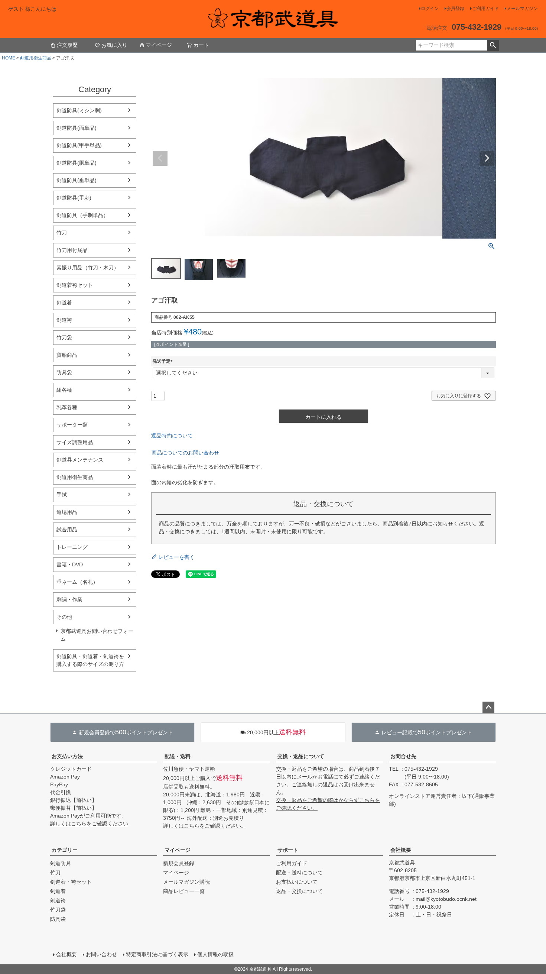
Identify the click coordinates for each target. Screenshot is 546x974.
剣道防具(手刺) (73, 198)
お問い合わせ (101, 954)
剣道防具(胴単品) (76, 163)
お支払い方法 (67, 756)
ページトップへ (488, 707)
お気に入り (114, 45)
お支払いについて (297, 882)
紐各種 (64, 390)
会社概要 (400, 850)
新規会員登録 (178, 863)
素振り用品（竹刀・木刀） (87, 268)
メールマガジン (522, 8)
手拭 (61, 495)
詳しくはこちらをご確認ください (89, 823)
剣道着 (64, 302)
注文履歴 (67, 45)
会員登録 (455, 8)
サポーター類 (72, 425)
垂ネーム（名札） (77, 582)
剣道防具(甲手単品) (79, 145)
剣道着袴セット (74, 285)
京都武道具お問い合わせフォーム (97, 635)
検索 (492, 45)
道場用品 (66, 512)
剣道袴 (64, 320)
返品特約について (172, 436)
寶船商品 (66, 355)
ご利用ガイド (485, 8)
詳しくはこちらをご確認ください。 (204, 826)
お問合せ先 (403, 756)
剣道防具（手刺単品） (82, 215)
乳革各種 (66, 407)
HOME (8, 58)
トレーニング (72, 547)
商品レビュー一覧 (184, 891)
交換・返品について (300, 756)
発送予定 (164, 361)
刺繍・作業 (69, 599)
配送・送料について (299, 873)
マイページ (159, 45)
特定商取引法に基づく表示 (157, 954)
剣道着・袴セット (71, 882)
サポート (287, 850)
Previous (160, 158)
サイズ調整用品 (74, 442)
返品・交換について (299, 891)
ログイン (430, 8)
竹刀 (61, 233)
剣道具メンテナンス (79, 460)
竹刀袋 (64, 337)
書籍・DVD (69, 564)
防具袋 (64, 372)
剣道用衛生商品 (35, 58)
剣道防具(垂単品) (76, 180)
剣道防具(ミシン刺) (79, 110)
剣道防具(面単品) (76, 128)
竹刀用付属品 (72, 250)
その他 (64, 617)
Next (487, 158)
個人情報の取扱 (215, 954)
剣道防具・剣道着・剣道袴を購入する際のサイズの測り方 (90, 660)
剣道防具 (60, 863)
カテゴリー (65, 850)
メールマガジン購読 (186, 882)
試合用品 (66, 530)
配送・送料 (178, 756)
